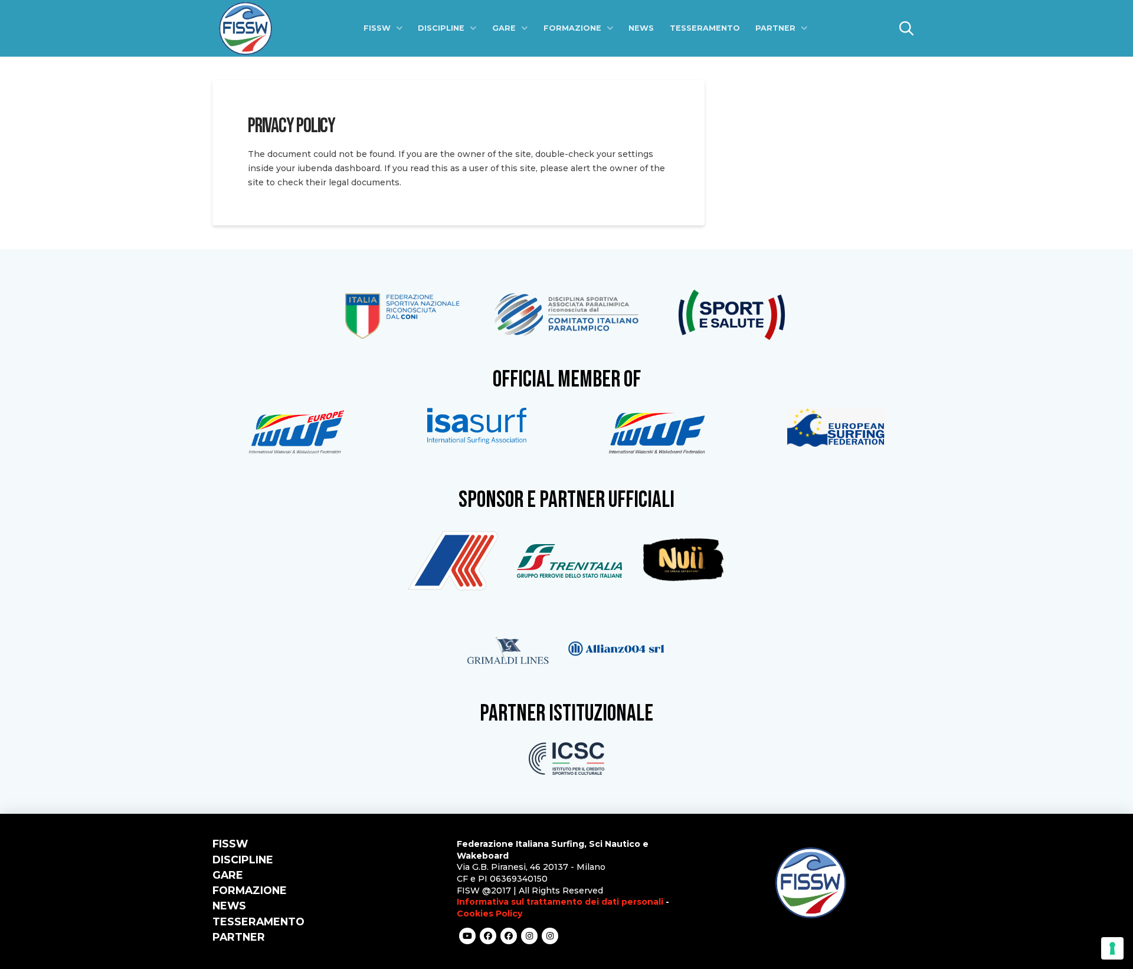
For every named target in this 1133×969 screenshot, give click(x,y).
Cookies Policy (489, 913)
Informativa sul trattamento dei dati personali (560, 901)
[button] (906, 28)
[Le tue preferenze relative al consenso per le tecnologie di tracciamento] (1112, 948)
